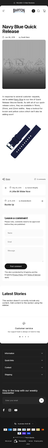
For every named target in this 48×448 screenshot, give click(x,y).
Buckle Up (9, 204)
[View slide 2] (22, 336)
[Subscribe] (41, 400)
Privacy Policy (17, 275)
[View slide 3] (25, 336)
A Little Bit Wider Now (20, 191)
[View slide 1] (19, 336)
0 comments (41, 179)
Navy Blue (18, 99)
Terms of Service (33, 275)
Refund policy (9, 441)
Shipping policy (38, 441)
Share (8, 179)
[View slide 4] (28, 336)
